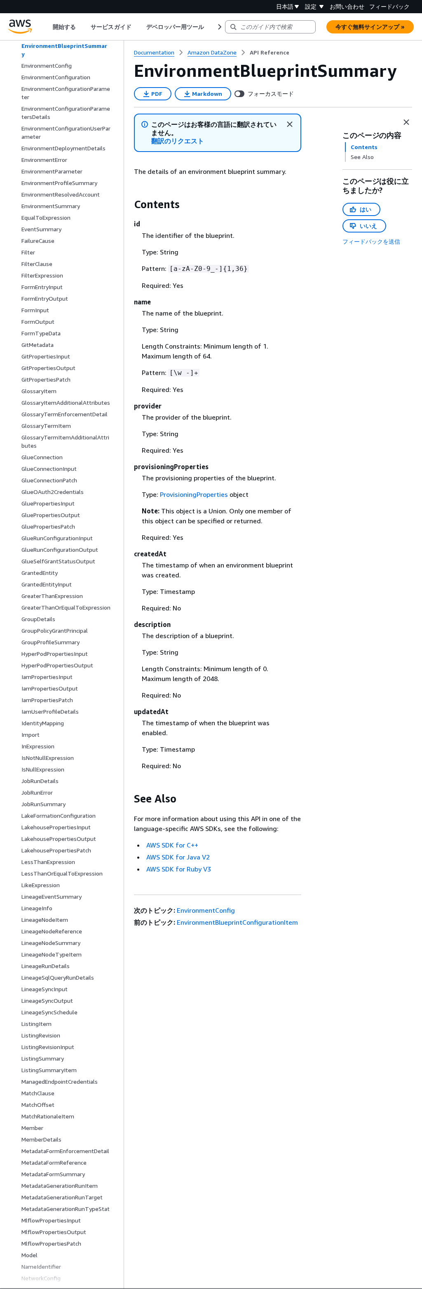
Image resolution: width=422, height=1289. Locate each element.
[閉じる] (289, 124)
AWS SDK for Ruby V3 (178, 869)
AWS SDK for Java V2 (178, 857)
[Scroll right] (219, 26)
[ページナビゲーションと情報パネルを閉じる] (406, 122)
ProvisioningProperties (194, 494)
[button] (177, 141)
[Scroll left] (47, 26)
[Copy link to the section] (127, 204)
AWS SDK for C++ (172, 845)
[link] (269, 52)
